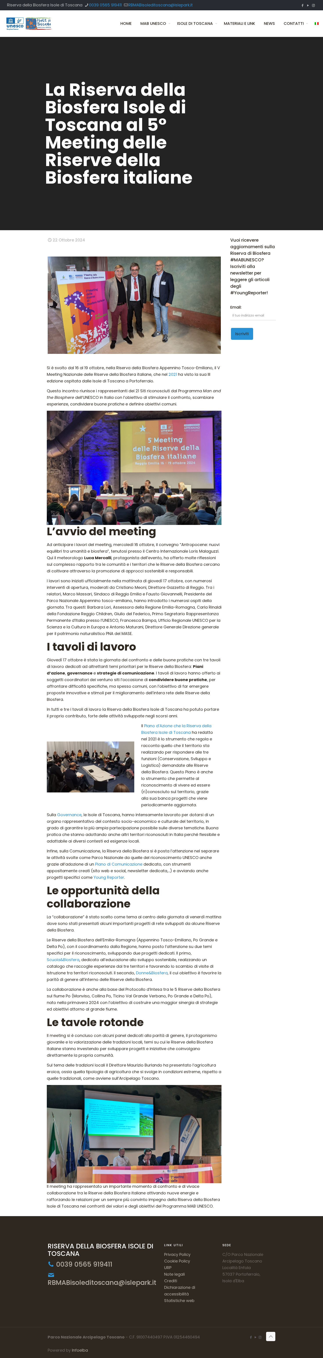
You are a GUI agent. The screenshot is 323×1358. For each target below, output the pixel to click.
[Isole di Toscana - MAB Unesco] (28, 23)
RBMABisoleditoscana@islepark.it (160, 5)
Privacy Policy (177, 1254)
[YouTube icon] (308, 5)
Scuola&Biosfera (63, 959)
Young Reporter (109, 877)
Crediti (170, 1281)
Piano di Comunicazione (118, 864)
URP (167, 1267)
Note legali (174, 1274)
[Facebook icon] (302, 5)
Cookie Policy (177, 1261)
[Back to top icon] (270, 1336)
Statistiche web (179, 1300)
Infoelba (80, 1350)
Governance (69, 814)
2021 (173, 374)
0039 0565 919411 (105, 5)
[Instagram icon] (313, 5)
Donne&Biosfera (152, 973)
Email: (235, 307)
